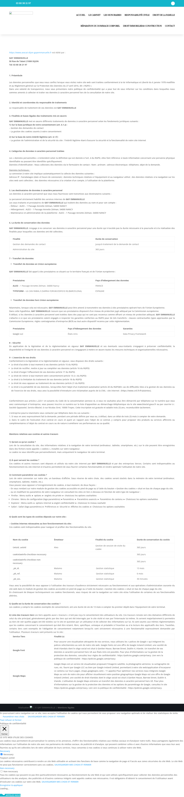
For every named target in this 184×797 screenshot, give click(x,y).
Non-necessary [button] (7, 768)
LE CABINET (94, 15)
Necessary (8, 754)
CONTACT (170, 26)
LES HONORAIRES (112, 15)
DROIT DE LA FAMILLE (164, 15)
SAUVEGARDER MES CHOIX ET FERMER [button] (46, 716)
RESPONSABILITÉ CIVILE (137, 15)
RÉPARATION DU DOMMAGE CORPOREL (100, 26)
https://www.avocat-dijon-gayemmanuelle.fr (30, 52)
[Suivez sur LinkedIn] (173, 3)
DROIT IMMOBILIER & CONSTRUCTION (142, 26)
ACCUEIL (80, 15)
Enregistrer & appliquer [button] (11, 785)
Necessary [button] (5, 751)
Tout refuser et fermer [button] (11, 720)
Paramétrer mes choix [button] (13, 716)
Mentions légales (66, 707)
